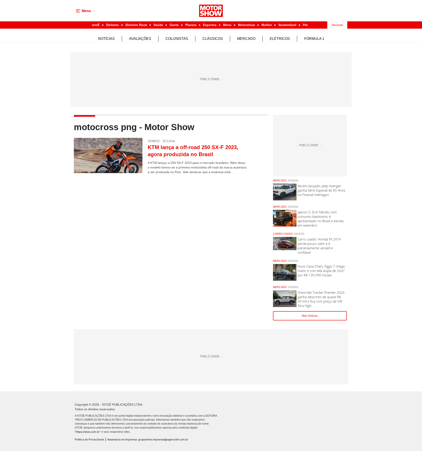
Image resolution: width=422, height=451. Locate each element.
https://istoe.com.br (88, 431)
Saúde (158, 25)
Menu (227, 25)
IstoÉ (96, 25)
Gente (174, 25)
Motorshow (246, 25)
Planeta (190, 25)
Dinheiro (112, 25)
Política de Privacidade (89, 439)
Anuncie (337, 25)
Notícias (106, 39)
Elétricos (280, 39)
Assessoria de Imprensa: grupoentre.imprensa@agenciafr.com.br (147, 439)
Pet (305, 25)
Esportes (209, 25)
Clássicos (212, 39)
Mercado (246, 39)
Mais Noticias (310, 315)
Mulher (267, 25)
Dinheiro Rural (136, 25)
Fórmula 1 (314, 39)
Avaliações (140, 39)
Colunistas (177, 39)
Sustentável (287, 25)
